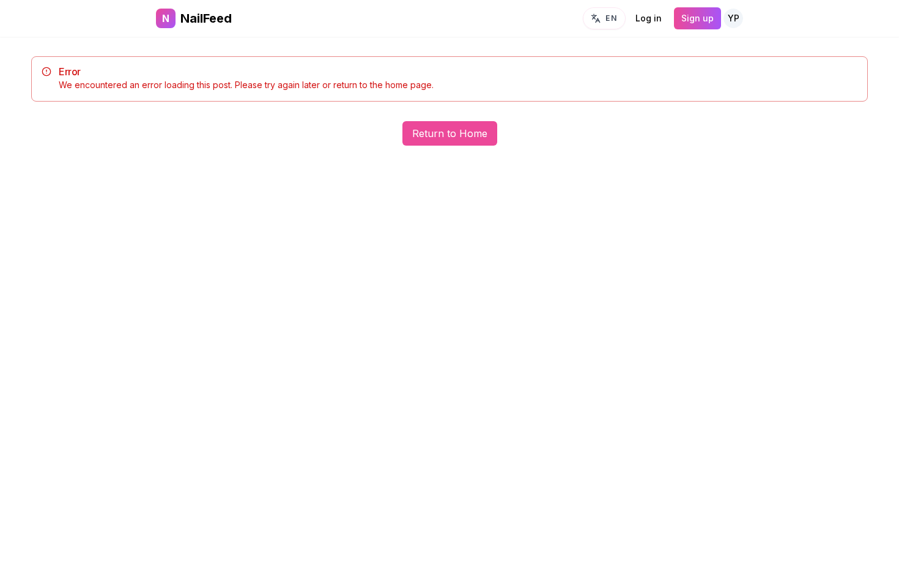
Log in (648, 18)
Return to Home (449, 133)
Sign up (697, 18)
